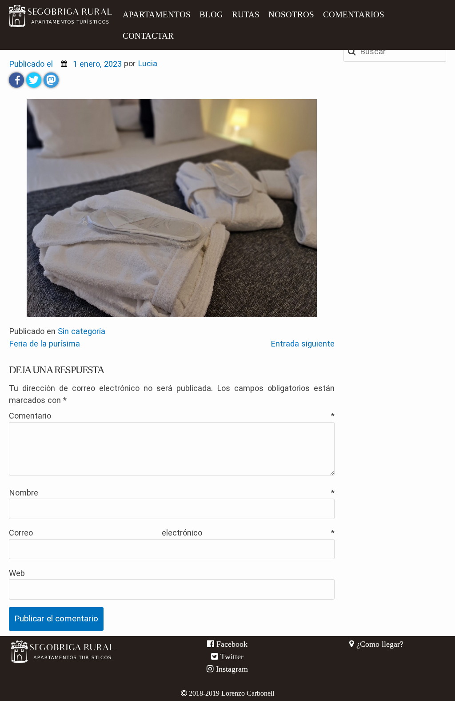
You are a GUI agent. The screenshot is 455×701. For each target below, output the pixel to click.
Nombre (172, 492)
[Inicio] (60, 16)
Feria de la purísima (44, 343)
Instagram (231, 669)
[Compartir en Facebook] (16, 80)
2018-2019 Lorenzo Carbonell (230, 693)
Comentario (172, 415)
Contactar (148, 35)
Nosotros (291, 14)
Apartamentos (157, 14)
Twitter (230, 656)
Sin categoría (81, 331)
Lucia (147, 63)
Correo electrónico (172, 532)
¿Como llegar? (378, 644)
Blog (211, 14)
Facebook (230, 644)
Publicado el (65, 63)
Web (17, 573)
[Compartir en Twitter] (33, 80)
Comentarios (353, 14)
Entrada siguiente (303, 343)
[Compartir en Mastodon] (51, 80)
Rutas (245, 14)
